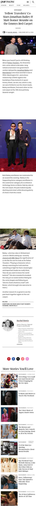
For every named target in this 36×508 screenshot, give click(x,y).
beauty (11, 5)
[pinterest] (2, 52)
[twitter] (18, 359)
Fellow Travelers (13, 63)
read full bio (19, 344)
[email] (27, 359)
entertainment (18, 10)
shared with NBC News (10, 258)
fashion (3, 5)
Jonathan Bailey (23, 70)
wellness (26, 5)
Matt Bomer (6, 73)
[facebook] (13, 359)
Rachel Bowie (12, 32)
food (18, 5)
